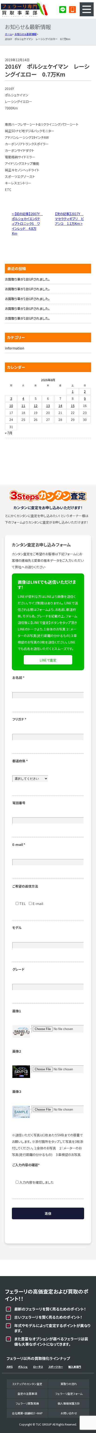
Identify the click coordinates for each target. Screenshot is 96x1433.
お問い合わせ (69, 1413)
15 (73, 405)
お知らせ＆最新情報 (25, 34)
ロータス (38, 1367)
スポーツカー (55, 1367)
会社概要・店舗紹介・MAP (27, 1413)
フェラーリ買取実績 (27, 1403)
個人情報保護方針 (69, 1403)
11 (23, 405)
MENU (87, 9)
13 (48, 405)
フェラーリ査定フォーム (68, 1394)
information (14, 348)
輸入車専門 (74, 1367)
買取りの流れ (69, 1384)
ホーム (8, 34)
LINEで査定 (48, 660)
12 (36, 405)
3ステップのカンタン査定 (27, 1384)
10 (11, 405)
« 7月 (8, 432)
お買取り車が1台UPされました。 (27, 279)
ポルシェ (23, 1367)
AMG (10, 1367)
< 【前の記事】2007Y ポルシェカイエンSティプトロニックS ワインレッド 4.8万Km (27, 223)
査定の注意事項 (27, 1394)
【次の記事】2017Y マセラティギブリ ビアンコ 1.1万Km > (69, 218)
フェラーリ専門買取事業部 (24, 9)
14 (60, 405)
